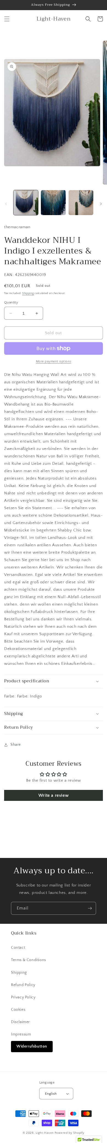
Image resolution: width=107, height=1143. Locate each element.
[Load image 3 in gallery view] (81, 202)
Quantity (11, 302)
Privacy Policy (23, 997)
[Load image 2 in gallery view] (53, 202)
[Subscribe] (90, 908)
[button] (7, 19)
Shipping (28, 293)
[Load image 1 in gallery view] (25, 202)
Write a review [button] (53, 795)
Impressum (21, 1034)
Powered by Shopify (70, 1132)
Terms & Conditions (28, 960)
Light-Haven (45, 1132)
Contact (18, 947)
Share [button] (15, 744)
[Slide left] (6, 204)
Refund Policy (23, 985)
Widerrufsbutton (31, 1046)
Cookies (18, 1009)
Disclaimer (20, 1022)
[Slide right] (101, 204)
